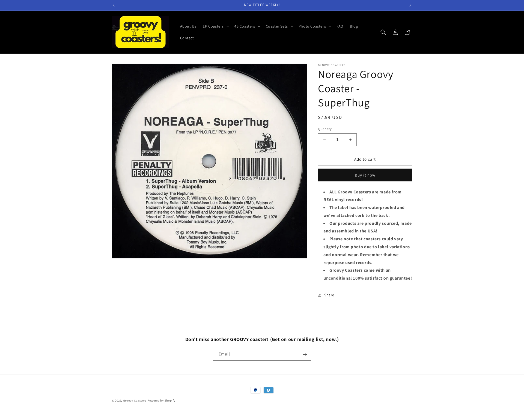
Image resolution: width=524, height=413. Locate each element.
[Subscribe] (305, 354)
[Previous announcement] (114, 5)
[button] (215, 26)
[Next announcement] (410, 5)
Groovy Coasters (135, 400)
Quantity (325, 129)
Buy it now (365, 175)
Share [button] (329, 294)
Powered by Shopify (161, 400)
